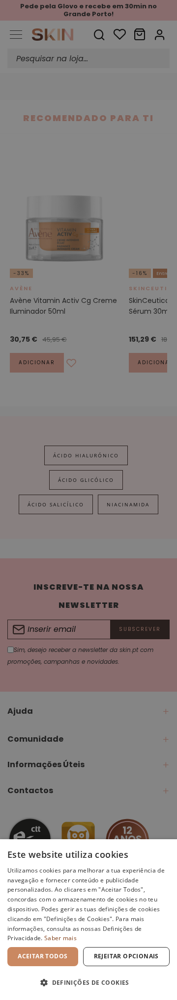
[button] (88, 982)
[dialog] (88, 919)
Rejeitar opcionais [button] (126, 956)
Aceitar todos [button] (42, 956)
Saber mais (60, 938)
